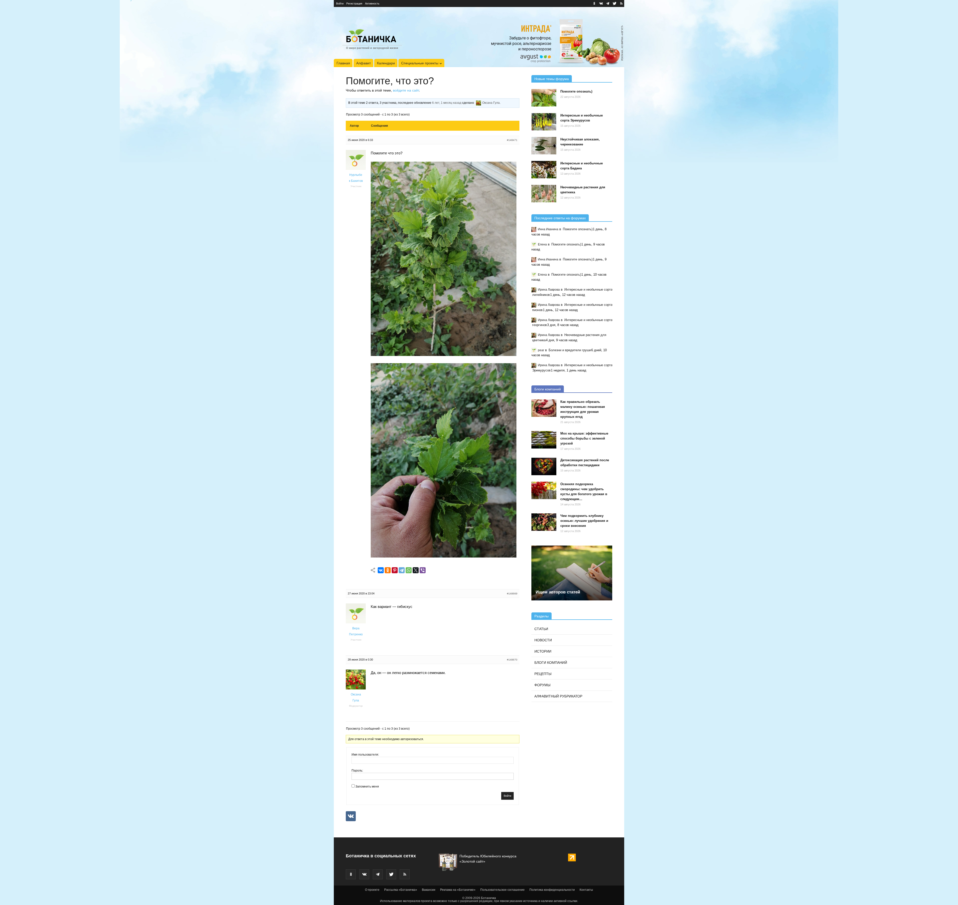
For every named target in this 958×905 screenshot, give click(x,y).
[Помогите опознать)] (543, 98)
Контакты (586, 890)
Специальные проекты (419, 63)
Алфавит (363, 63)
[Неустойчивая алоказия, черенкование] (543, 145)
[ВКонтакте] (381, 570)
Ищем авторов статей (558, 592)
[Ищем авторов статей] (571, 573)
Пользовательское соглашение (502, 890)
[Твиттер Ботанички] (614, 3)
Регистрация (354, 3)
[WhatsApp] (409, 570)
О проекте (372, 890)
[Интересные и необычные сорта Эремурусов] (543, 121)
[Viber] (423, 570)
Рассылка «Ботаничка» (400, 890)
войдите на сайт (406, 90)
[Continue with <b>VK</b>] (351, 816)
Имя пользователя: (365, 754)
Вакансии (428, 890)
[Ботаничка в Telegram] (608, 3)
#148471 (512, 140)
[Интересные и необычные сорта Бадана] (543, 169)
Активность (372, 3)
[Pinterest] (395, 570)
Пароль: (357, 770)
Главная (343, 63)
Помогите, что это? (390, 80)
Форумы (542, 685)
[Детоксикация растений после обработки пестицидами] (543, 466)
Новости (543, 640)
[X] (416, 570)
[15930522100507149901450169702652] (443, 354)
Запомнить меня (367, 786)
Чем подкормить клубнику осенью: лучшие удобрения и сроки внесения (584, 521)
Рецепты (542, 674)
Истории (542, 651)
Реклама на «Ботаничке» (458, 890)
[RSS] (621, 3)
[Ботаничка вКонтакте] (601, 3)
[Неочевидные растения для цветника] (543, 193)
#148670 (512, 659)
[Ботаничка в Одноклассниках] (594, 3)
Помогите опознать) (576, 91)
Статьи (541, 629)
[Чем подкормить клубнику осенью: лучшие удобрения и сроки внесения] (543, 522)
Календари (386, 63)
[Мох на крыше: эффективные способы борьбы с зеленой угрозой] (543, 440)
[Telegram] (402, 570)
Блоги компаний (547, 389)
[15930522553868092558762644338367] (443, 556)
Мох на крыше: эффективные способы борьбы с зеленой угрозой (584, 438)
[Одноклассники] (388, 570)
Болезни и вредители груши (570, 350)
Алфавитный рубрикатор (558, 696)
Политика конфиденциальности (552, 890)
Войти (340, 3)
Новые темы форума (551, 79)
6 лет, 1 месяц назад (446, 103)
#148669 (512, 593)
